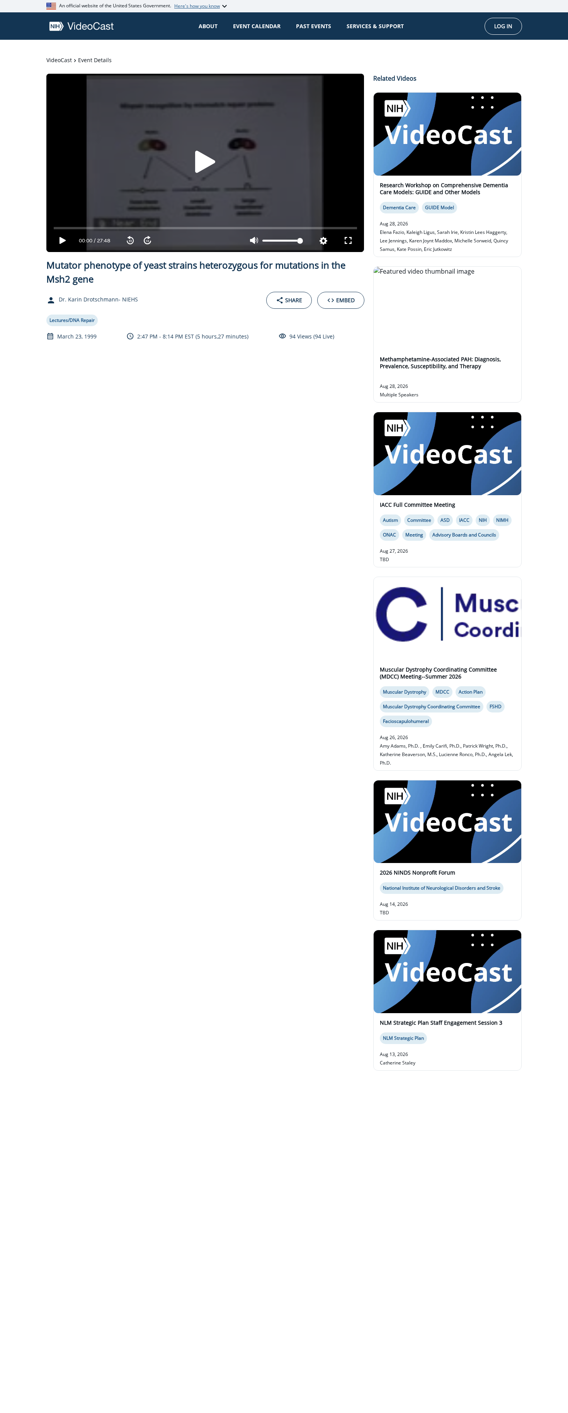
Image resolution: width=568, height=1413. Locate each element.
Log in (503, 26)
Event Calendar (257, 26)
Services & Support (375, 26)
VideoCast (59, 60)
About (208, 26)
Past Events (313, 26)
